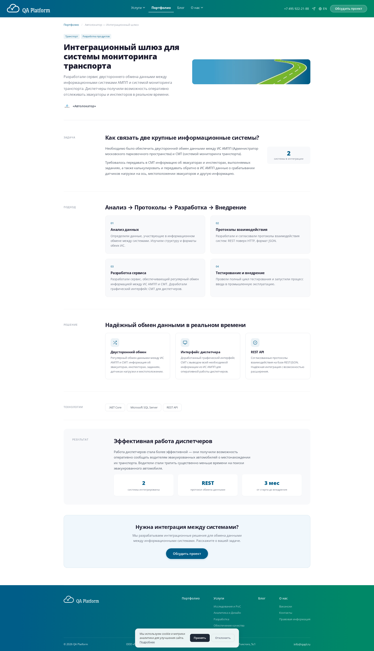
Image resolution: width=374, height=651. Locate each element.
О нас (195, 7)
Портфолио (161, 7)
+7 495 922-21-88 (296, 8)
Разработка (221, 619)
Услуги (136, 7)
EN (325, 8)
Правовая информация (294, 619)
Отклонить (223, 638)
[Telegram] (314, 9)
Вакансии (285, 606)
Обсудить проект (187, 553)
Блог (180, 7)
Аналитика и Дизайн (227, 613)
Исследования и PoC (227, 606)
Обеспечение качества (229, 625)
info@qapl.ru (302, 644)
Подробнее (147, 642)
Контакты (285, 613)
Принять (200, 638)
